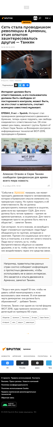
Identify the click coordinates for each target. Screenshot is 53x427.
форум (20, 322)
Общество (6, 317)
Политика (25, 317)
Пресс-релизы (15, 381)
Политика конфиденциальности (14, 385)
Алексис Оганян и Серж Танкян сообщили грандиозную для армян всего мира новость (25, 177)
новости (5, 356)
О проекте (5, 378)
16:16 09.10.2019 (8, 47)
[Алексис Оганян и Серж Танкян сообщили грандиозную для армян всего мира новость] (26, 154)
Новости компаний (30, 381)
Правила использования (21, 378)
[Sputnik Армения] (7, 19)
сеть (13, 322)
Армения (16, 317)
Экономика (29, 356)
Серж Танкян (44, 317)
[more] (48, 185)
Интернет (5, 322)
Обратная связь (7, 398)
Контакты (36, 378)
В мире (34, 317)
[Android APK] (9, 405)
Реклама (4, 381)
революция (30, 322)
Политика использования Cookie (15, 388)
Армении (19, 192)
